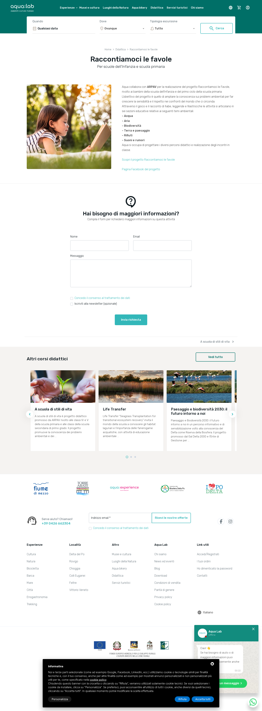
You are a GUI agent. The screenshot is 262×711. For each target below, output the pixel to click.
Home (108, 49)
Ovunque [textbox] (110, 28)
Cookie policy (162, 604)
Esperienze (67, 7)
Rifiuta (182, 699)
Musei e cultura (89, 7)
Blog (157, 568)
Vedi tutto (215, 357)
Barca (30, 575)
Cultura (31, 554)
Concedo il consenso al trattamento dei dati (102, 298)
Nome (74, 236)
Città (30, 590)
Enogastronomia (37, 597)
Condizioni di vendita (167, 582)
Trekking (32, 604)
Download (160, 575)
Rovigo (73, 561)
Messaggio (77, 256)
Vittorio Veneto (78, 590)
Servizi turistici (177, 7)
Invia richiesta (131, 319)
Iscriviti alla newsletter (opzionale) (96, 303)
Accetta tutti (202, 699)
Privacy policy (163, 597)
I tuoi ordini (203, 561)
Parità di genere (164, 590)
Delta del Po (76, 554)
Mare (30, 582)
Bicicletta (33, 568)
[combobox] (122, 28)
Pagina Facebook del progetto (141, 169)
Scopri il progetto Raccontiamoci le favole (148, 159)
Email (136, 236)
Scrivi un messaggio (227, 683)
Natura (31, 561)
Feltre (73, 582)
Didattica (157, 7)
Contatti (202, 575)
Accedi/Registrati (208, 554)
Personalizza (60, 699)
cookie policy (98, 679)
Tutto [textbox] (159, 28)
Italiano (205, 612)
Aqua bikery (139, 7)
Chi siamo (197, 7)
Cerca (216, 28)
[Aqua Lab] (22, 7)
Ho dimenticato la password (214, 568)
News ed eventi (164, 561)
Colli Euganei (77, 575)
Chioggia (74, 568)
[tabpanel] (63, 410)
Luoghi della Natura (116, 7)
